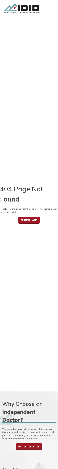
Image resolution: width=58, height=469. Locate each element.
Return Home (29, 220)
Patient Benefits (29, 446)
